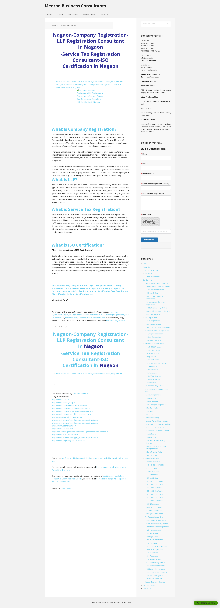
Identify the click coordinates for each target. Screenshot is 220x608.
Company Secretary (152, 418)
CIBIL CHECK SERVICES (155, 427)
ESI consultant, (71, 317)
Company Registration (154, 314)
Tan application (152, 553)
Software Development (153, 579)
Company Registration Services (156, 283)
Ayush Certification (153, 462)
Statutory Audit (152, 408)
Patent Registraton (91, 315)
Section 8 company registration (158, 327)
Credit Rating (151, 434)
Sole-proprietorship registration (158, 286)
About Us (146, 267)
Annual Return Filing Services (157, 421)
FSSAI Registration (153, 366)
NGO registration (151, 317)
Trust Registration (153, 321)
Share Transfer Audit (154, 452)
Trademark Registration (155, 340)
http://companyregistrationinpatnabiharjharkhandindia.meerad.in (80, 431)
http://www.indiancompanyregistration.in (69, 405)
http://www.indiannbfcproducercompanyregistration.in (75, 420)
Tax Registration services (154, 517)
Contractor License (153, 350)
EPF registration (152, 533)
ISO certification (152, 478)
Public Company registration (156, 308)
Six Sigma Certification (154, 514)
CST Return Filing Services (156, 562)
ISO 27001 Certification (155, 494)
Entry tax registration (154, 530)
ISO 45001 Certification (155, 497)
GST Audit (150, 414)
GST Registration (152, 556)
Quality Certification (152, 458)
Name (144, 154)
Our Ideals (148, 273)
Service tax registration (154, 549)
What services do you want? (152, 193)
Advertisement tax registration (157, 520)
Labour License (152, 369)
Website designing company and (115, 315)
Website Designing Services (155, 582)
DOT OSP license (152, 353)
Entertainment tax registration (157, 527)
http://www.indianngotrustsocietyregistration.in (72, 411)
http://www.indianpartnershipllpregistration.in (71, 414)
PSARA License (152, 373)
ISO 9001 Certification (154, 481)
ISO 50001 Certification (155, 501)
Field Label (146, 215)
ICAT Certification (152, 471)
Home (145, 264)
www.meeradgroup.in (115, 320)
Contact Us (147, 588)
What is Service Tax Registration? (86, 209)
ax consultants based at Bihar (92, 317)
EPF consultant (58, 317)
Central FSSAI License (154, 347)
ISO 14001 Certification (155, 484)
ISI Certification (152, 475)
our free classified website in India (76, 458)
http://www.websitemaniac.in (64, 426)
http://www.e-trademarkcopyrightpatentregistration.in (75, 437)
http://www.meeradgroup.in (63, 402)
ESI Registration (152, 536)
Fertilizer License (152, 360)
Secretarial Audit (152, 455)
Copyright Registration (72, 315)
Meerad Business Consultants (75, 5)
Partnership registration (155, 290)
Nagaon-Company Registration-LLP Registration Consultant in (90, 340)
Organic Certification (154, 507)
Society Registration (153, 324)
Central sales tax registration (157, 523)
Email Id (144, 164)
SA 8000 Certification (154, 510)
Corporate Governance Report (157, 431)
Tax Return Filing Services (154, 559)
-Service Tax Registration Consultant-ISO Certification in (90, 359)
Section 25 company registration (158, 311)
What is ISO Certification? (78, 245)
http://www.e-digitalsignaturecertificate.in (69, 440)
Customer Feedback (152, 277)
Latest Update (66, 489)
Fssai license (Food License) (156, 363)
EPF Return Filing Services (155, 566)
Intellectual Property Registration (157, 331)
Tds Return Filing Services (155, 575)
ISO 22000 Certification (155, 491)
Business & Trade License (154, 343)
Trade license (151, 382)
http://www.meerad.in (61, 399)
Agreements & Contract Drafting (158, 424)
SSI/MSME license (153, 379)
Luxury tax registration (154, 540)
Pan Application (152, 543)
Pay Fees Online (149, 585)
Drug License (151, 357)
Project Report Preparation (156, 405)
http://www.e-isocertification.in (65, 434)
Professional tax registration (156, 546)
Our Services (147, 280)
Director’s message (152, 270)
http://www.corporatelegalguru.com (67, 417)
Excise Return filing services (156, 572)
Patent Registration (153, 337)
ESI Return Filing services (155, 569)
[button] (206, 603)
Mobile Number (147, 174)
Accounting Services (153, 395)
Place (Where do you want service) (155, 184)
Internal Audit (151, 398)
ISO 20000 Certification (155, 488)
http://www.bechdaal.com (62, 429)
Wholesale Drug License (155, 386)
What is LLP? (64, 179)
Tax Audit (149, 411)
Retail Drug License (153, 376)
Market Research (152, 401)
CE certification (152, 468)
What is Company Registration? (84, 129)
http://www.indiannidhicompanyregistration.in (71, 408)
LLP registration (152, 293)
